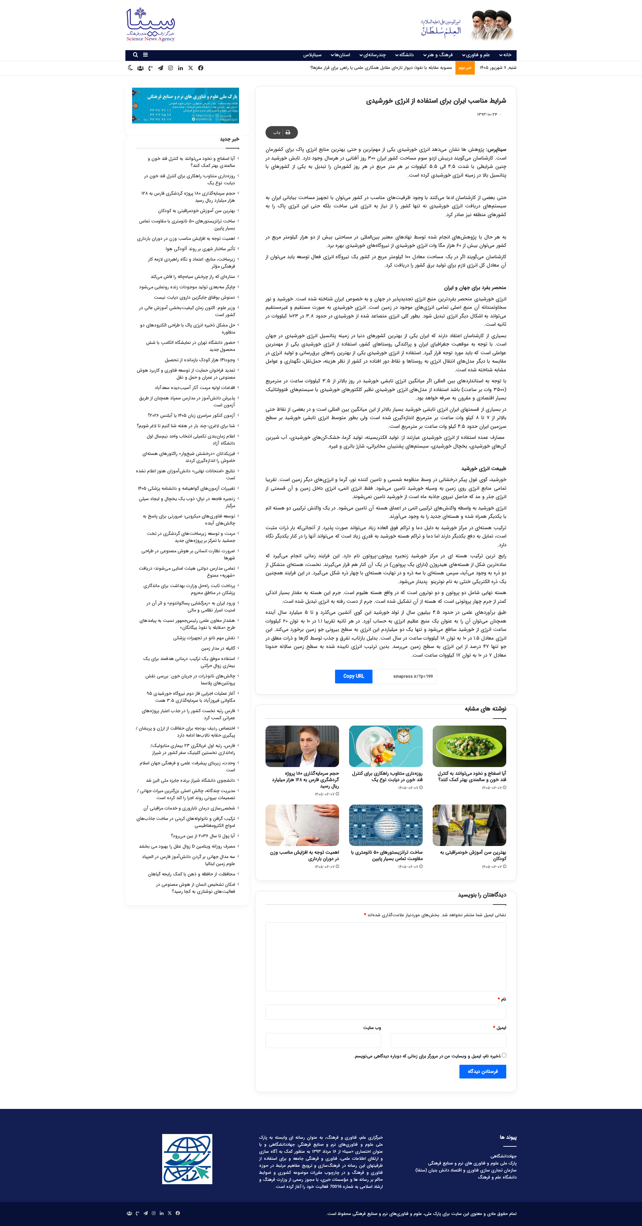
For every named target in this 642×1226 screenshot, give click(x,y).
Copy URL (353, 676)
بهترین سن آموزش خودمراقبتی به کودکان (473, 855)
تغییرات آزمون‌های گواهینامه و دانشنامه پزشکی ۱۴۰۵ (186, 488)
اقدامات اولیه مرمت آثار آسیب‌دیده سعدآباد (195, 387)
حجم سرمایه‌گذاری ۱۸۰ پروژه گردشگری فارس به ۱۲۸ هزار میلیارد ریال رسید (305, 780)
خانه (507, 55)
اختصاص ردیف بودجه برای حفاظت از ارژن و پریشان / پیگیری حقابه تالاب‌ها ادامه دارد (185, 732)
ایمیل (499, 1027)
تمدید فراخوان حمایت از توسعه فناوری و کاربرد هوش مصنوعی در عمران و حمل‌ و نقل (186, 374)
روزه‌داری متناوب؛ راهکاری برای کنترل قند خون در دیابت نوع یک (387, 776)
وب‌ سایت (372, 1027)
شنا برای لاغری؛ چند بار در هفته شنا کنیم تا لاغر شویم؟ (186, 426)
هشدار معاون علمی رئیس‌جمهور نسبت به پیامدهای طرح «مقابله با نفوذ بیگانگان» (187, 624)
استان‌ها (342, 55)
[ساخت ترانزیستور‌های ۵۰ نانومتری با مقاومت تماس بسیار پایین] (386, 825)
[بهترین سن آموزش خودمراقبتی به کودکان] (469, 825)
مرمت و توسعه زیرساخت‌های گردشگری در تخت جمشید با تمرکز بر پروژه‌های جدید (191, 537)
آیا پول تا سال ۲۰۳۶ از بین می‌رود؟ (203, 836)
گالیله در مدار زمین (218, 648)
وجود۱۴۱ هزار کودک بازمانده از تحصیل (200, 360)
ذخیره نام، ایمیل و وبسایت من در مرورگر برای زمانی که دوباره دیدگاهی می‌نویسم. (427, 1056)
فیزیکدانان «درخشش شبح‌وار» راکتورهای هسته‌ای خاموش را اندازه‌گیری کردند (188, 457)
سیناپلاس (312, 55)
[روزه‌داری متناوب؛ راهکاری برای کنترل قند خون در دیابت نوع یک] (386, 746)
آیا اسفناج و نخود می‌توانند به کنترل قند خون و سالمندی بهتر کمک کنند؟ (472, 776)
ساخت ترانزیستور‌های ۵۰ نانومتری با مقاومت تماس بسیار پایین (387, 855)
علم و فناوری (478, 55)
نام (502, 999)
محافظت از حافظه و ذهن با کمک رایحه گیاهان (191, 874)
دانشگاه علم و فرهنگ (497, 1177)
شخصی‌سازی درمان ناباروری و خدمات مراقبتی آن (189, 808)
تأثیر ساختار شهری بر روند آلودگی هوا (200, 249)
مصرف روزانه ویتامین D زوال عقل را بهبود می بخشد (187, 846)
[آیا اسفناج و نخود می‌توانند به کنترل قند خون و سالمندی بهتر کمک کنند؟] (469, 746)
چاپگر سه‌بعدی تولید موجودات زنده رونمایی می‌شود (187, 287)
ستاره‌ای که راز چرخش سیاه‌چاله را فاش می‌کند (192, 276)
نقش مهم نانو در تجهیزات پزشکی (204, 638)
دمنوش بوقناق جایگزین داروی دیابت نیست (194, 297)
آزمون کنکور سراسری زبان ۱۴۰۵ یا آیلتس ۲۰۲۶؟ (191, 415)
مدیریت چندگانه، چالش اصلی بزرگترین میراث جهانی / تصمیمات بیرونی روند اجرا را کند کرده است (186, 794)
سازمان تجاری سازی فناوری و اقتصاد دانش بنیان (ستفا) (466, 1170)
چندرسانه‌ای (374, 55)
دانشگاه (406, 55)
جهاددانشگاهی (504, 1156)
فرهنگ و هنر (440, 55)
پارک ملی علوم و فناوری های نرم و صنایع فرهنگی (472, 1163)
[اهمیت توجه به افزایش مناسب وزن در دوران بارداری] (302, 825)
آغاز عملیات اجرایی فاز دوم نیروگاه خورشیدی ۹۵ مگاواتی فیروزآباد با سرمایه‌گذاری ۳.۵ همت (191, 697)
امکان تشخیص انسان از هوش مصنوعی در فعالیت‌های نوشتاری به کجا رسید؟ (195, 888)
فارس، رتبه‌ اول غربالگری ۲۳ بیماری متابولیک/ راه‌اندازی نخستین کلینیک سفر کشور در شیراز (192, 749)
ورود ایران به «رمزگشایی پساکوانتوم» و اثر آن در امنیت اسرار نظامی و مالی (190, 607)
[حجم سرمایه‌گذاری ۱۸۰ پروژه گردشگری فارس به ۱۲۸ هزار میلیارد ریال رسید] (302, 746)
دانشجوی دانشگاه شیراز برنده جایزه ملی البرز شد (190, 780)
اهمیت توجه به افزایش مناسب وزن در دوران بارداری (304, 855)
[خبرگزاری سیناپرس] (462, 25)
